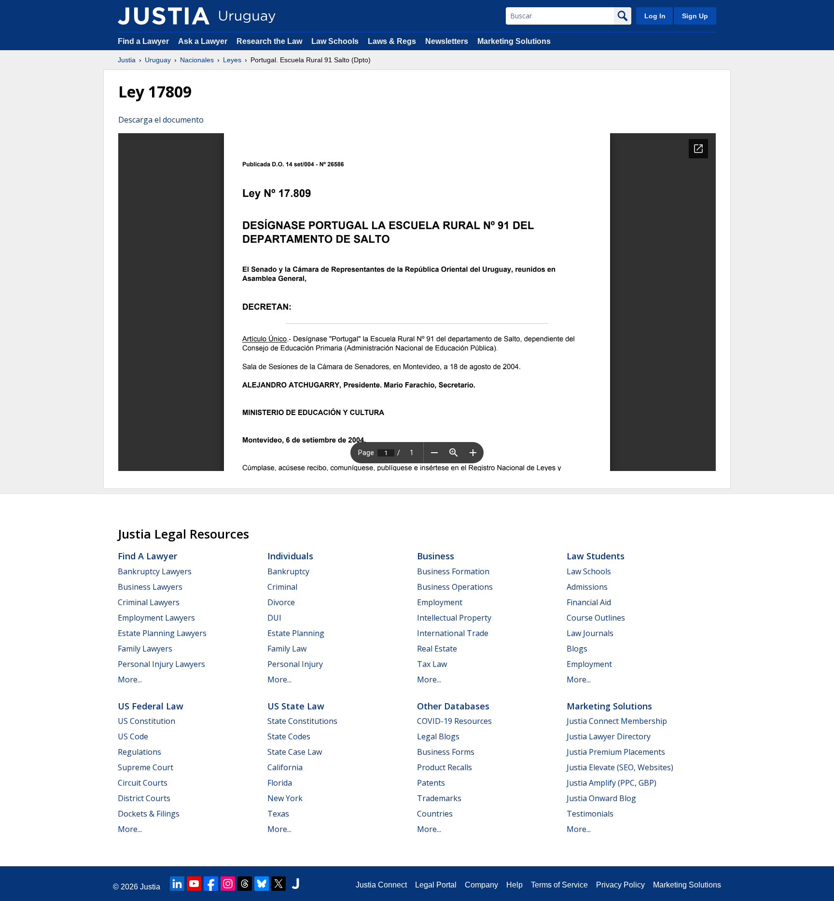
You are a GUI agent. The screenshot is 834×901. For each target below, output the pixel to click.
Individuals (290, 556)
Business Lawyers (150, 587)
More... (130, 679)
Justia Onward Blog (601, 798)
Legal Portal (436, 885)
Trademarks (439, 798)
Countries (435, 813)
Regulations (139, 752)
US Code (133, 736)
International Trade (452, 633)
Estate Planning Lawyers (162, 633)
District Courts (144, 798)
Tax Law (432, 664)
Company (481, 885)
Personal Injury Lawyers (161, 664)
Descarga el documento (161, 119)
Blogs (577, 648)
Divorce (281, 602)
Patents (431, 782)
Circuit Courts (142, 782)
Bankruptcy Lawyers (155, 571)
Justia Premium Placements (616, 752)
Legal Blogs (438, 736)
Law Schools (335, 41)
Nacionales (197, 60)
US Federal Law (150, 706)
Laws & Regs (392, 41)
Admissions (587, 587)
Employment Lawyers (156, 617)
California (285, 767)
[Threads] (244, 883)
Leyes (232, 60)
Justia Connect (381, 885)
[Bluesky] (261, 883)
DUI (274, 617)
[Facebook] (211, 883)
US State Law (295, 706)
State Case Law (294, 752)
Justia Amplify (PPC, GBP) (611, 782)
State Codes (288, 736)
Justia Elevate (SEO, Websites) (620, 767)
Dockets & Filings (149, 813)
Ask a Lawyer (203, 41)
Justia (127, 60)
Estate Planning (295, 633)
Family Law (286, 648)
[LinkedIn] (177, 883)
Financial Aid (589, 602)
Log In (655, 16)
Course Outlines (596, 617)
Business (435, 556)
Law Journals (590, 633)
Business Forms (445, 752)
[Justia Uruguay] (163, 16)
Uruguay (158, 60)
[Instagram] (228, 883)
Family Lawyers (145, 648)
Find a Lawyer (143, 41)
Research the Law (269, 41)
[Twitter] (278, 883)
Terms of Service (559, 885)
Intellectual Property (454, 617)
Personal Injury (295, 664)
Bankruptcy (288, 571)
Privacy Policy (620, 885)
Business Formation (453, 571)
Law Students (596, 556)
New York (285, 798)
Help (514, 885)
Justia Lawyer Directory (609, 736)
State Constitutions (302, 721)
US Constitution (146, 721)
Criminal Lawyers (149, 602)
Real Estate (437, 648)
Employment (439, 602)
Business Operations (455, 587)
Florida (279, 782)
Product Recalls (444, 767)
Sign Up (695, 16)
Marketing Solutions (514, 41)
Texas (278, 813)
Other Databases (453, 706)
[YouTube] (194, 883)
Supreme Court (145, 767)
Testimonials (590, 813)
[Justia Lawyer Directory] (295, 883)
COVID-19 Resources (454, 721)
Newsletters (446, 41)
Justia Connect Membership (617, 721)
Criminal (282, 587)
